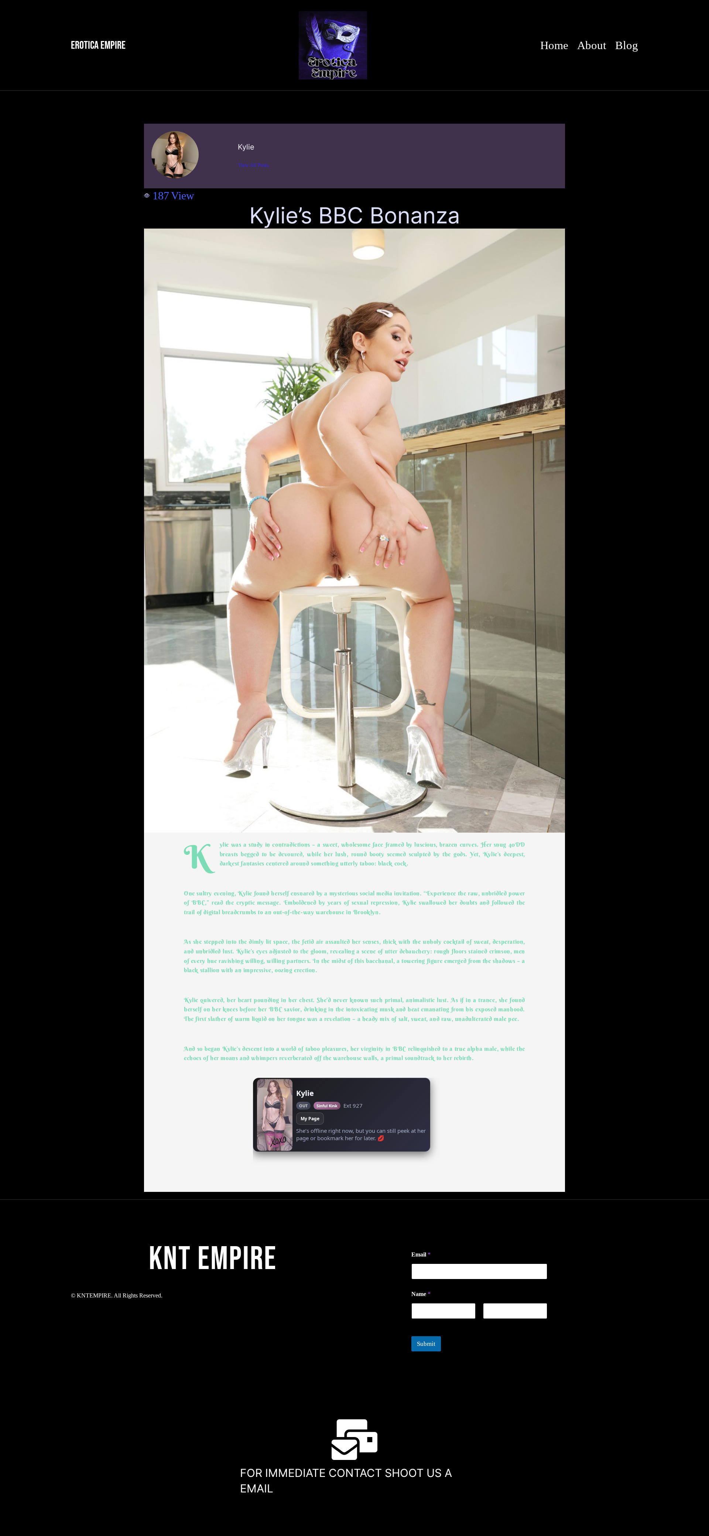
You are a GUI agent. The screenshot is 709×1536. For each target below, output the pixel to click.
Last (487, 1324)
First (416, 1324)
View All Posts (253, 165)
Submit (426, 1343)
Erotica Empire (98, 45)
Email (421, 1254)
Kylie (246, 147)
